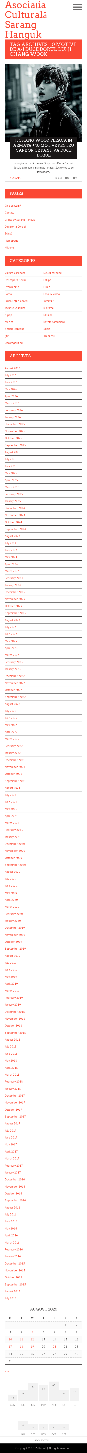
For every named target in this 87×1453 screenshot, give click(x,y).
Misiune (9, 247)
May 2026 (11, 389)
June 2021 (11, 802)
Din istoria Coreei (15, 226)
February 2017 (14, 1165)
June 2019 (11, 970)
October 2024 (13, 522)
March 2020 (12, 906)
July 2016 (10, 1214)
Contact (9, 212)
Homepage (11, 240)
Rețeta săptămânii (54, 322)
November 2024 (15, 515)
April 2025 (11, 480)
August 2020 (12, 871)
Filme (47, 287)
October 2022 (13, 690)
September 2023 (15, 613)
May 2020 (11, 893)
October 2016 (13, 1193)
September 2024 (15, 529)
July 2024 (10, 543)
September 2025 (15, 445)
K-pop (8, 315)
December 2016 (15, 1179)
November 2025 (15, 431)
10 (10, 1339)
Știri (7, 336)
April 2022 (11, 732)
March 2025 (12, 487)
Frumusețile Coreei (16, 301)
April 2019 (11, 983)
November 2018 (15, 1018)
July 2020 (10, 879)
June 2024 (11, 550)
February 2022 (14, 746)
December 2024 (15, 508)
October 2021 (13, 774)
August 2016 (12, 1207)
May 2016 (11, 1228)
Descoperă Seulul (16, 280)
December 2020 (15, 844)
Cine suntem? (13, 205)
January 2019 (13, 1004)
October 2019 (13, 941)
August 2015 (12, 1291)
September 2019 (15, 948)
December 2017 (15, 1095)
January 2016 (13, 1256)
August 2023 (12, 620)
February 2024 (14, 578)
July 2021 (10, 795)
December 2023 (15, 592)
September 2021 (15, 781)
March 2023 (12, 655)
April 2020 (11, 900)
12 (32, 1339)
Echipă (9, 233)
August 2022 (12, 704)
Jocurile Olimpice (15, 308)
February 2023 (14, 662)
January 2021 (13, 837)
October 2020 (13, 858)
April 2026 (11, 396)
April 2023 (11, 648)
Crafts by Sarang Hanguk (20, 219)
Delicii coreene (53, 273)
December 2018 (15, 1012)
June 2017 (11, 1137)
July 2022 (10, 711)
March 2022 (12, 739)
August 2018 (12, 1039)
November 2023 (15, 599)
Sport (47, 329)
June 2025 (11, 466)
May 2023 (11, 641)
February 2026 (14, 410)
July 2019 (10, 962)
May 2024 (11, 557)
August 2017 (12, 1123)
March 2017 (12, 1158)
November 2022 (15, 683)
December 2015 (15, 1263)
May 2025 (11, 473)
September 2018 (15, 1032)
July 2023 (10, 627)
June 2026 (11, 382)
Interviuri (49, 301)
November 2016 (15, 1186)
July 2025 (10, 459)
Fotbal (9, 294)
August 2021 (12, 788)
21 (54, 1346)
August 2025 (12, 452)
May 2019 (11, 977)
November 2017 (15, 1102)
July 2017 (10, 1130)
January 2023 (13, 669)
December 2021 (15, 760)
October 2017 (13, 1109)
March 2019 (12, 991)
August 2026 (12, 368)
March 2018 (12, 1074)
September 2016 (15, 1200)
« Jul (7, 1371)
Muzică (9, 322)
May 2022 (11, 725)
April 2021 (11, 816)
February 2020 (14, 914)
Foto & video (52, 294)
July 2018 (10, 1046)
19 (32, 1346)
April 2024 (11, 564)
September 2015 (15, 1284)
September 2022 (15, 697)
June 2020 (11, 886)
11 (21, 1339)
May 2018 (11, 1060)
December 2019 (15, 927)
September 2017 (15, 1116)
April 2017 (11, 1151)
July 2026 (10, 375)
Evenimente (12, 287)
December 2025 (15, 424)
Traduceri (49, 336)
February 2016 (14, 1249)
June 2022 (11, 718)
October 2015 (13, 1277)
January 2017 (13, 1172)
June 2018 (11, 1053)
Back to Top (41, 1440)
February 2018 (14, 1081)
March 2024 (12, 571)
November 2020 (15, 851)
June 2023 (11, 634)
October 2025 (13, 438)
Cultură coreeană (15, 273)
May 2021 (11, 809)
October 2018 (13, 1025)
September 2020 (15, 865)
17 (10, 1346)
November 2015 (15, 1270)
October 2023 (13, 606)
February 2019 (14, 997)
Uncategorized (14, 343)
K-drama (15, 178)
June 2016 (11, 1221)
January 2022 (13, 753)
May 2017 (11, 1144)
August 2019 (12, 956)
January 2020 (13, 921)
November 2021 (15, 767)
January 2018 (13, 1088)
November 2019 (15, 935)
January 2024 (13, 585)
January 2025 (13, 501)
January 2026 (13, 417)
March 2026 (12, 403)
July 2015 (10, 1298)
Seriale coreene (14, 329)
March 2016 (12, 1242)
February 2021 (14, 830)
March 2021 (12, 823)
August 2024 (12, 536)
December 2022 (15, 676)
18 (21, 1346)
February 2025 (14, 494)
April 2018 (11, 1067)
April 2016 (11, 1235)
